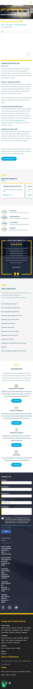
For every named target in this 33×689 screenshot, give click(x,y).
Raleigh (3, 627)
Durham (29, 627)
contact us (23, 297)
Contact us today (14, 224)
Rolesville (12, 632)
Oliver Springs (18, 640)
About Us (7, 671)
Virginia (3, 651)
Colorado (4, 645)
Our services (14, 671)
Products (28, 671)
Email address (5, 487)
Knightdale (24, 632)
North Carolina (5, 625)
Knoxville (3, 638)
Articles (8, 674)
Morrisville (18, 632)
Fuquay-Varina (5, 632)
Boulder (18, 648)
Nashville (9, 638)
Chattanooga (16, 642)
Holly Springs (15, 630)
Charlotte (8, 627)
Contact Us (13, 674)
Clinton (3, 640)
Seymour (11, 640)
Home (2, 24)
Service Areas (21, 671)
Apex (2, 630)
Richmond (3, 653)
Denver (3, 648)
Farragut (15, 638)
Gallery (3, 674)
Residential (9, 24)
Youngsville (20, 627)
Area (3, 500)
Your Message (5, 506)
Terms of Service (4, 527)
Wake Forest (8, 630)
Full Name (4, 480)
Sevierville (9, 642)
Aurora (13, 648)
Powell (24, 640)
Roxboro (14, 627)
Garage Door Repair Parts (20, 24)
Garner (21, 630)
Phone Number (5, 493)
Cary (25, 627)
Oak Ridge (20, 638)
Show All (3, 180)
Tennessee (4, 635)
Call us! (4, 681)
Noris (7, 640)
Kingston (3, 642)
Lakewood (8, 648)
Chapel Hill (27, 630)
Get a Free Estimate (9, 158)
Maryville (26, 638)
